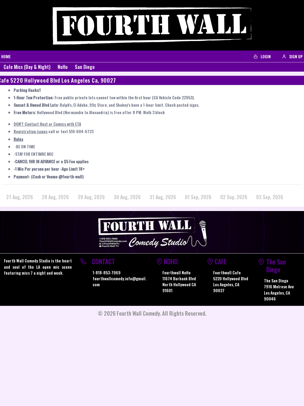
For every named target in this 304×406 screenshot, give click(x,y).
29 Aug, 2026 (91, 197)
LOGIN (265, 56)
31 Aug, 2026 (163, 197)
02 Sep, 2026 (233, 197)
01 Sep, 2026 (198, 197)
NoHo (63, 66)
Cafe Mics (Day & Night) (27, 66)
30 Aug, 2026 (127, 197)
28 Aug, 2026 (55, 197)
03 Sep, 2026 (269, 197)
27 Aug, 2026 (19, 197)
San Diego (85, 66)
